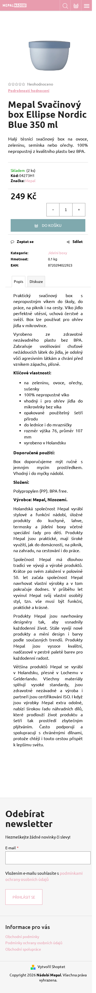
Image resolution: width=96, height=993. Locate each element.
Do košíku (52, 225)
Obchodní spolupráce (23, 949)
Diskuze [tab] (36, 281)
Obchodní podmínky (22, 936)
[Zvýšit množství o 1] (78, 209)
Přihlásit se (24, 897)
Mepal (30, 180)
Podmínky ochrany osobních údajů (33, 942)
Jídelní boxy (57, 252)
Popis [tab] (18, 281)
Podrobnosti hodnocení (28, 90)
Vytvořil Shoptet (51, 966)
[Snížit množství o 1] (53, 209)
